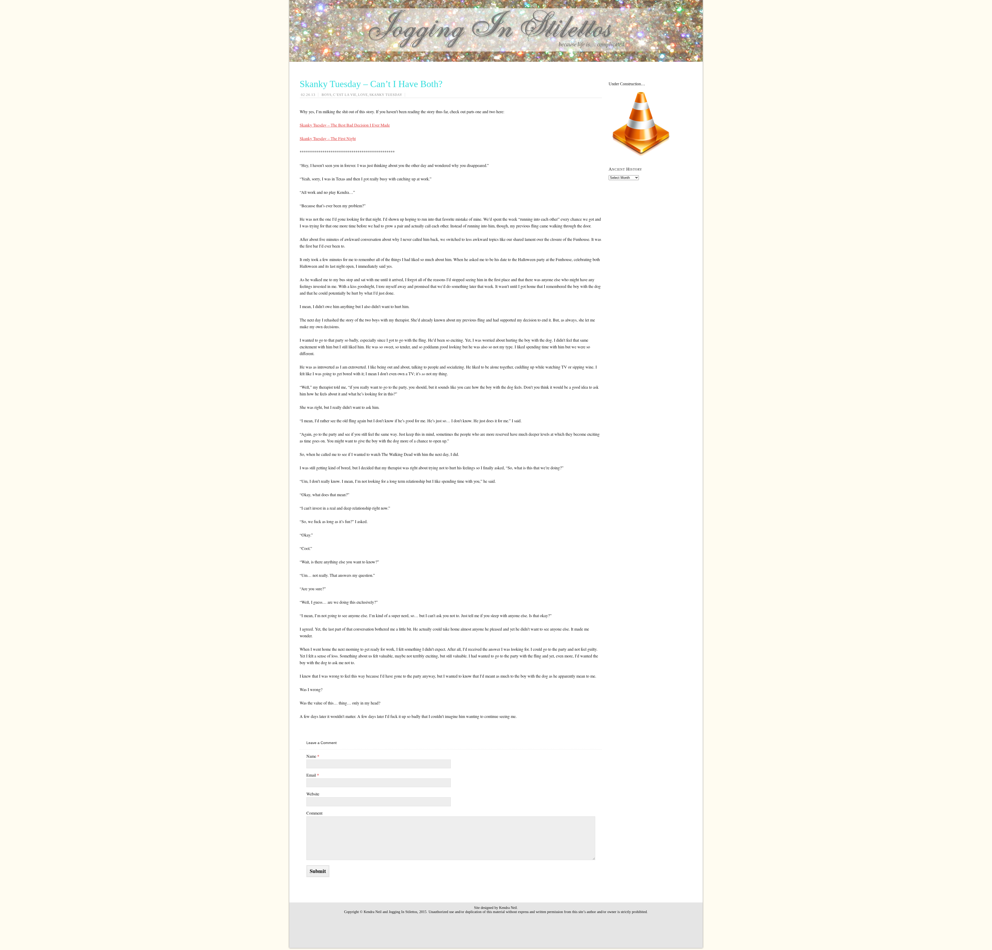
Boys (326, 95)
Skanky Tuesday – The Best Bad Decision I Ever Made (345, 125)
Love (363, 95)
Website (312, 793)
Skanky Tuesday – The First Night (328, 138)
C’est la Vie (345, 95)
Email (312, 775)
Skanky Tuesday (385, 95)
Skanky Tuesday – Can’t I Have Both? (371, 84)
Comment (314, 813)
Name (312, 756)
